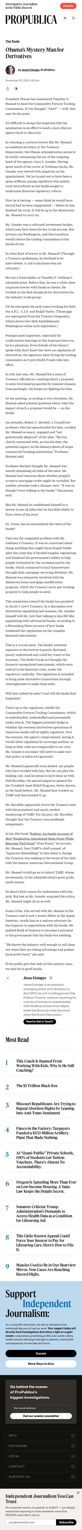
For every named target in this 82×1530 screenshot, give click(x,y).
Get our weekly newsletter (41, 1416)
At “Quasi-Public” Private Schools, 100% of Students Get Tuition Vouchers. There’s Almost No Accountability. (45, 1160)
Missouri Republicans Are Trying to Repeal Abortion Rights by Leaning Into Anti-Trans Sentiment (46, 1108)
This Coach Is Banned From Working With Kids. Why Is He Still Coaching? (45, 1066)
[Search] (73, 18)
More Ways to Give (41, 1364)
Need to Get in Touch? (39, 1021)
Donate (68, 6)
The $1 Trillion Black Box (37, 1085)
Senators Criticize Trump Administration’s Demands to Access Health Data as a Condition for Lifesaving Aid (44, 1213)
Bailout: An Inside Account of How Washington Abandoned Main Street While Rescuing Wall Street (40, 838)
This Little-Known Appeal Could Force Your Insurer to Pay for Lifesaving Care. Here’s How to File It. (45, 1243)
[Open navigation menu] (65, 18)
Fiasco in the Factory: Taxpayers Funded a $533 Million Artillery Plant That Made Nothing (43, 1133)
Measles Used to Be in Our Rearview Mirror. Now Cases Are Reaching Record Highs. (46, 1270)
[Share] (8, 89)
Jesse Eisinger (30, 70)
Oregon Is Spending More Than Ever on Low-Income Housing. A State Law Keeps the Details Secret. (46, 1187)
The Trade (12, 41)
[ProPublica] (31, 19)
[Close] (78, 1492)
